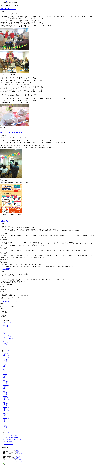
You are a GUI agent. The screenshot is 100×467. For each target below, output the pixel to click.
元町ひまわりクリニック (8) (8, 338)
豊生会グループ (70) (7, 339)
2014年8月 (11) (6, 404)
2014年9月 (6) (5, 403)
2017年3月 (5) (5, 366)
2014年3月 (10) (6, 410)
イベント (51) (5, 346)
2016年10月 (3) (6, 372)
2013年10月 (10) (6, 416)
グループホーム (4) (7, 336)
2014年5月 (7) (5, 408)
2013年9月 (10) (6, 418)
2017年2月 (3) (5, 368)
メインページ (9, 301)
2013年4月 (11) (6, 424)
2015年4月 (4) (5, 394)
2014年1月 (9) (5, 413)
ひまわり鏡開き (5, 269)
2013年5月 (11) (6, 422)
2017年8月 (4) (5, 360)
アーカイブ (15, 301)
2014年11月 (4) (6, 400)
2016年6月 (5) (5, 377)
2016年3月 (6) (5, 381)
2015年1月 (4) (5, 398)
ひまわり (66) (5, 342)
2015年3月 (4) (5, 396)
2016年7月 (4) (5, 376)
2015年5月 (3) (5, 393)
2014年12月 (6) (6, 399)
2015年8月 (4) (5, 389)
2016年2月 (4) (5, 382)
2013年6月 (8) (5, 421)
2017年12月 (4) (6, 355)
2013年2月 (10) (6, 426)
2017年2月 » (20, 301)
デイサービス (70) (6, 347)
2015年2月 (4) (5, 397)
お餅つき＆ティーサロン (8, 9)
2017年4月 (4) (5, 365)
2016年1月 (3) (5, 383)
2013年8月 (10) (6, 419)
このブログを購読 (11, 464)
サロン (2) (5, 331)
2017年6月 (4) (5, 363)
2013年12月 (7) (6, 414)
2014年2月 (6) (5, 411)
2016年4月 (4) (5, 380)
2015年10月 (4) (6, 387)
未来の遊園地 (4, 221)
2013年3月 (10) (6, 425)
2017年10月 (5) (6, 358)
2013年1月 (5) (5, 427)
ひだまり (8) (5, 337)
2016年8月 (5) (5, 375)
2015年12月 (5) (6, 385)
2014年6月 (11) (6, 407)
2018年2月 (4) (5, 353)
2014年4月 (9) (5, 409)
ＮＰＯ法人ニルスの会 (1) (8, 332)
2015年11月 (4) (6, 386)
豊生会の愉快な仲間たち (5, 1)
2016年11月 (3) (6, 371)
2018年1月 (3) (5, 354)
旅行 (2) (4, 333)
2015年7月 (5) (5, 391)
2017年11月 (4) (6, 357)
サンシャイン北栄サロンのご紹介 (11, 132)
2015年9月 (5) (5, 388)
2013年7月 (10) (6, 420)
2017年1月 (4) (5, 369)
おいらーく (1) (6, 335)
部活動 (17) (5, 348)
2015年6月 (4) (5, 392)
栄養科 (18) (5, 341)
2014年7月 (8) (5, 405)
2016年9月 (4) (5, 374)
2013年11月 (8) (6, 415)
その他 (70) (5, 344)
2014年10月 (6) (6, 402)
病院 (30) (4, 343)
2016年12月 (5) (6, 370)
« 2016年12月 (3, 301)
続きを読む (17, 450)
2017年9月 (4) (5, 359)
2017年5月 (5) (5, 364)
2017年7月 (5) (5, 361)
